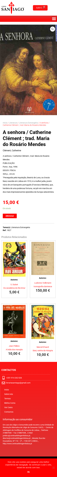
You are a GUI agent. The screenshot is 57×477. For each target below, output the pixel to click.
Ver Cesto (8, 407)
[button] (54, 19)
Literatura (13, 123)
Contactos (8, 412)
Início (5, 123)
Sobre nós (8, 394)
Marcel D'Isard (43, 347)
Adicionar (10, 216)
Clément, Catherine (12, 150)
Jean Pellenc (14, 346)
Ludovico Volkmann (42, 283)
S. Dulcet (14, 284)
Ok (28, 472)
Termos (7, 398)
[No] (53, 467)
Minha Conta (9, 403)
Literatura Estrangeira (28, 123)
